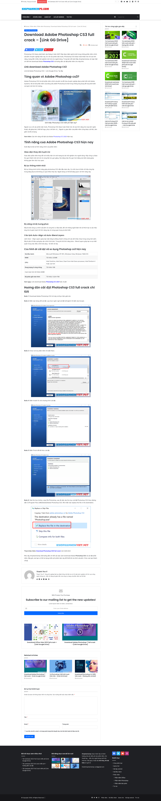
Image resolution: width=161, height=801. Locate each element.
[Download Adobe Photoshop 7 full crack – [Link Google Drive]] (35, 666)
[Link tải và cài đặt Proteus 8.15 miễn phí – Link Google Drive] (129, 115)
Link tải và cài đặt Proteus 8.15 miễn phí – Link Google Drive (129, 123)
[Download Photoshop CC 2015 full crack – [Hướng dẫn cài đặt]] (86, 666)
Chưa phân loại (117, 763)
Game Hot (47, 17)
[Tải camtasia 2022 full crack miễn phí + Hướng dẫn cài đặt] (129, 35)
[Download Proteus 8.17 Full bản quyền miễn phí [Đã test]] (112, 95)
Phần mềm (26, 17)
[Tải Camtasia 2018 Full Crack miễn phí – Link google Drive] (129, 76)
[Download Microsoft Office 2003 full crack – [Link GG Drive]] (56, 766)
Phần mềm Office (120, 777)
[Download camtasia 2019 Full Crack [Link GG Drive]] (112, 76)
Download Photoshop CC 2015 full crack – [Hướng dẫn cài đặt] (85, 675)
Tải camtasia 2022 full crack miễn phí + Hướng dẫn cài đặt (128, 43)
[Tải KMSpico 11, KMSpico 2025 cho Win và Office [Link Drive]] (65, 766)
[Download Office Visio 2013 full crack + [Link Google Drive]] (74, 760)
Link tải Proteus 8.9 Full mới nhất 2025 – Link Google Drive (111, 123)
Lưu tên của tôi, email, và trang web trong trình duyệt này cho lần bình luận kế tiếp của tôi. (52, 731)
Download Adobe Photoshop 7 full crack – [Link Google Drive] (34, 675)
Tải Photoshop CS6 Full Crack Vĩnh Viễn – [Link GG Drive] (59, 675)
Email (26, 724)
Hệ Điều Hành (37, 17)
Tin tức (69, 17)
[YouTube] (46, 579)
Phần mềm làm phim (121, 783)
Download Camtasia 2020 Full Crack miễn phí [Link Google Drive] (67, 1)
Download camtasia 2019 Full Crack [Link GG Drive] (112, 84)
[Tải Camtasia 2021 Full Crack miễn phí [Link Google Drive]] (112, 54)
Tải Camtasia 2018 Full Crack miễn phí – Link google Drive (129, 84)
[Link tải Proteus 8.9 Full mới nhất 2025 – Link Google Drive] (112, 115)
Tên (25, 717)
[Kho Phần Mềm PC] (35, 8)
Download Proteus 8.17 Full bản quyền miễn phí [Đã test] (111, 104)
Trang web (65, 724)
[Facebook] (40, 579)
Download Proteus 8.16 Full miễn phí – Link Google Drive (128, 104)
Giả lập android (59, 17)
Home (27, 26)
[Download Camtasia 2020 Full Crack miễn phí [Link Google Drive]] (129, 54)
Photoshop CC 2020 (60, 136)
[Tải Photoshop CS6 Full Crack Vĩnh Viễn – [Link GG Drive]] (61, 666)
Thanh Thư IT (41, 571)
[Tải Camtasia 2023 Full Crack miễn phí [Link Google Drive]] (112, 35)
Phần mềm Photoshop (43, 26)
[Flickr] (44, 579)
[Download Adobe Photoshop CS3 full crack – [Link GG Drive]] (65, 760)
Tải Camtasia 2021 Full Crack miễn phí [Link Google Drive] (111, 63)
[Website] (37, 579)
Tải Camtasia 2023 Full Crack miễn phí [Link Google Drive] (111, 43)
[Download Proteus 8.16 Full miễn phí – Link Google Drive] (129, 95)
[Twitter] (42, 579)
